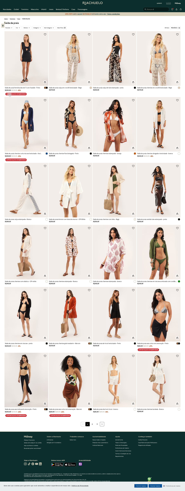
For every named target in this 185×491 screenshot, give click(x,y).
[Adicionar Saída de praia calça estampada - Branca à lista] (45, 166)
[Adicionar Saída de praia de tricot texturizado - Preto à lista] (133, 290)
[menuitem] (7, 9)
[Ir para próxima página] (102, 424)
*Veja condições (113, 14)
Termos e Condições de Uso (123, 453)
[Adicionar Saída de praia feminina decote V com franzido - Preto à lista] (45, 34)
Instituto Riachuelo (97, 445)
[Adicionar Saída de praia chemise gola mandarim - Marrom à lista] (89, 290)
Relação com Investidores (54, 442)
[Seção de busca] (156, 9)
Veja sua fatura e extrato (31, 445)
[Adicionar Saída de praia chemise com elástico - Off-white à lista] (45, 228)
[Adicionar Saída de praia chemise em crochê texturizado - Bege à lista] (177, 34)
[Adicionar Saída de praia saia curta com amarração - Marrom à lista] (89, 356)
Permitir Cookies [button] (141, 486)
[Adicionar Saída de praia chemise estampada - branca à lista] (133, 228)
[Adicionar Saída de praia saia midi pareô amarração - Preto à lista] (45, 356)
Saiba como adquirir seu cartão (33, 442)
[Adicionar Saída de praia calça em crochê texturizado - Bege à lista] (89, 34)
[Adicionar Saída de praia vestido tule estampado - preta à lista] (177, 166)
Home (6, 19)
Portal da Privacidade (121, 445)
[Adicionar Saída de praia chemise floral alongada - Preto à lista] (89, 100)
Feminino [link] (24, 9)
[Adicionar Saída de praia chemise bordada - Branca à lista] (177, 356)
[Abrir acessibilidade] (3, 26)
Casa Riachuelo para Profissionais (147, 442)
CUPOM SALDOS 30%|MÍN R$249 (16, 94)
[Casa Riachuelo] (168, 3)
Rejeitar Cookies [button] (155, 486)
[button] (172, 486)
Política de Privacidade (80, 486)
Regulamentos (119, 456)
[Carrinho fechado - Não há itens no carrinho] (181, 9)
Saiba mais (73, 440)
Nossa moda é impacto (98, 440)
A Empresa (50, 440)
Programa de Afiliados (144, 445)
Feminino (12, 19)
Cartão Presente (142, 440)
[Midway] (178, 3)
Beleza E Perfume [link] (62, 9)
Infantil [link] (43, 9)
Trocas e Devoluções (121, 442)
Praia (18, 19)
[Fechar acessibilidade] (5, 22)
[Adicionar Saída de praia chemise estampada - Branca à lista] (89, 228)
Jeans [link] (51, 9)
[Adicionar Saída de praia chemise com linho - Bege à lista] (133, 166)
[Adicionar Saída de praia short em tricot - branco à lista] (133, 356)
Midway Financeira (29, 440)
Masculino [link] (35, 9)
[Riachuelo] (92, 3)
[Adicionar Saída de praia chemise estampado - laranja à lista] (133, 100)
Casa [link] (73, 9)
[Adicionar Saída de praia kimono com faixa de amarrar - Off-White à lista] (89, 166)
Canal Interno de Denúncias (123, 451)
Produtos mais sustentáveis (100, 442)
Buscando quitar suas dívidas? (32, 448)
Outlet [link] (16, 9)
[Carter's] (159, 3)
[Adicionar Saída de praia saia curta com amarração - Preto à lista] (177, 290)
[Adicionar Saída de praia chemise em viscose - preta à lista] (45, 290)
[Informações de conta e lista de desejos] (176, 9)
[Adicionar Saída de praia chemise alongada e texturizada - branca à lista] (177, 100)
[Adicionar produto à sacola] (45, 82)
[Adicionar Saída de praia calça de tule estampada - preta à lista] (133, 34)
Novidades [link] (7, 9)
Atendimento (119, 440)
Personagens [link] (82, 9)
